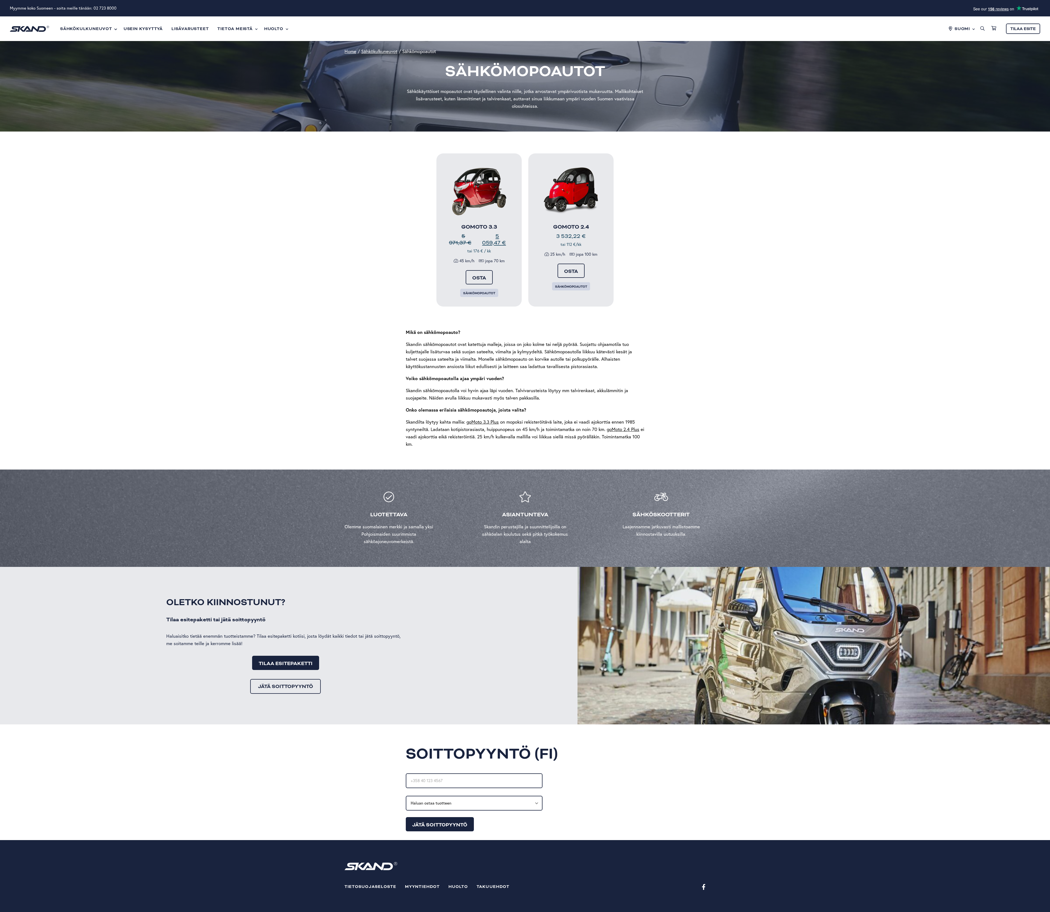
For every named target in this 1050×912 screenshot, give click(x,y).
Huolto (458, 886)
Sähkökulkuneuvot (379, 51)
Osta (479, 278)
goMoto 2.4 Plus (623, 429)
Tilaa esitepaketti (286, 663)
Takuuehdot (493, 886)
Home (350, 51)
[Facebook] (703, 886)
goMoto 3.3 (479, 227)
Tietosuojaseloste (370, 886)
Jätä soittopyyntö (285, 686)
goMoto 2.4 (571, 227)
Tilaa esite (1023, 28)
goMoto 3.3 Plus (482, 422)
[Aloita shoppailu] (993, 29)
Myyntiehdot (422, 886)
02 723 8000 (105, 8)
